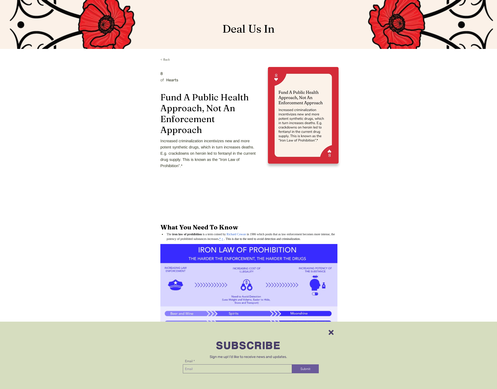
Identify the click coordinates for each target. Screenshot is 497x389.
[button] (331, 332)
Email (189, 361)
